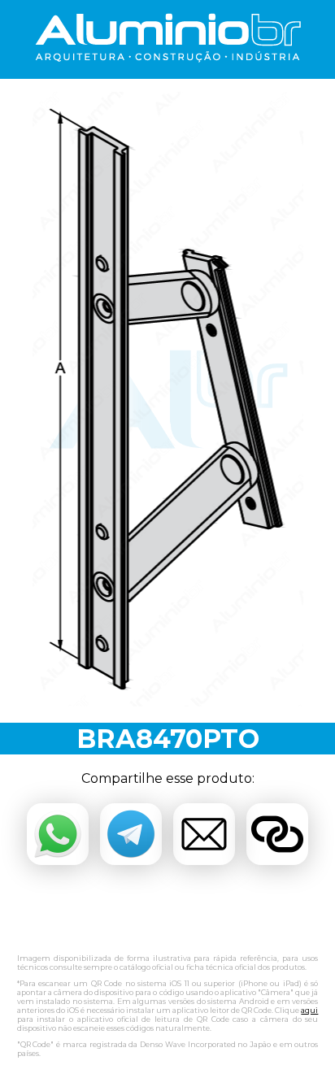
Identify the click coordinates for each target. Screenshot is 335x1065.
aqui (309, 1010)
